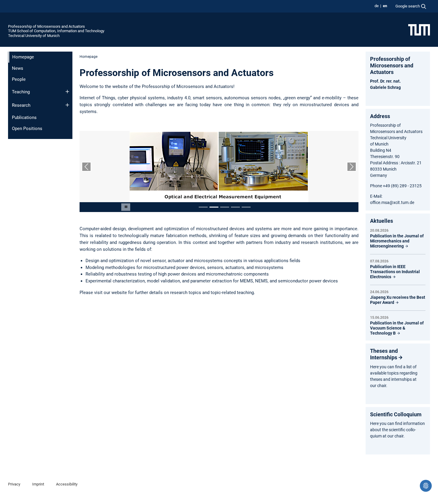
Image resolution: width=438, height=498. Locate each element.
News (17, 68)
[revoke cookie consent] (426, 486)
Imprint (38, 484)
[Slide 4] (235, 207)
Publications (24, 117)
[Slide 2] (213, 207)
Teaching (21, 92)
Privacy (14, 484)
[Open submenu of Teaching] (67, 91)
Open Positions (27, 128)
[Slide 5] (246, 207)
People (19, 79)
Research (21, 105)
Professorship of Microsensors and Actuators (46, 26)
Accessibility (66, 484)
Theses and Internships (384, 354)
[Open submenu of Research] (67, 105)
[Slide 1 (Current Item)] (203, 207)
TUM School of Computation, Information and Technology (56, 31)
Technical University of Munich (34, 35)
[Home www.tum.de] (419, 29)
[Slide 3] (224, 207)
